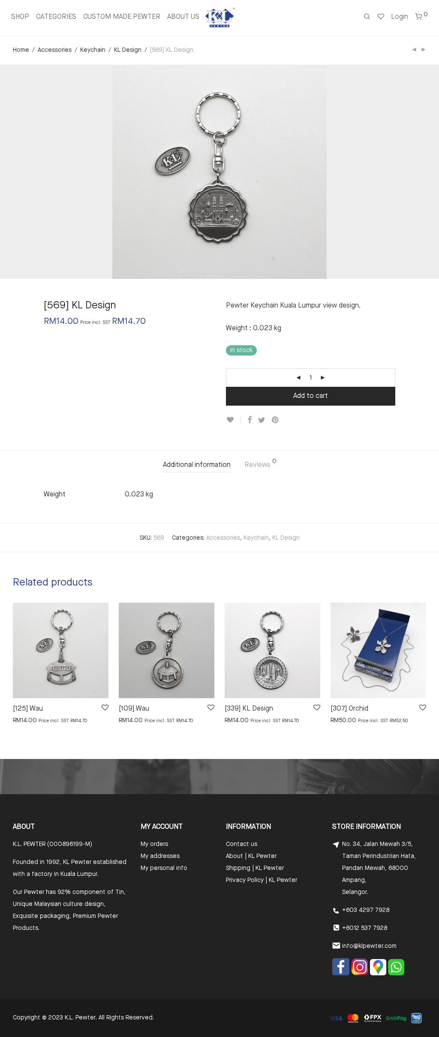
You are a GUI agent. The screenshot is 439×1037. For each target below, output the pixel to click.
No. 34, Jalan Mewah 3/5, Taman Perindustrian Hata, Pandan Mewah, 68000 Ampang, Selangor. (379, 868)
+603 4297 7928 (365, 910)
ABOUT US (183, 17)
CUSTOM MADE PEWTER (121, 17)
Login (399, 17)
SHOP (20, 17)
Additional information (197, 465)
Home (21, 50)
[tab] (197, 465)
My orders (154, 844)
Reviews (260, 463)
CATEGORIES (56, 17)
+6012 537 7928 (364, 928)
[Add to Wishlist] (233, 420)
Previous (15, 171)
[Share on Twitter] (261, 420)
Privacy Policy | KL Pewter (261, 880)
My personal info (164, 868)
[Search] (367, 17)
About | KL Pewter (251, 856)
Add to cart (310, 396)
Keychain (92, 50)
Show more (24, 720)
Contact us (241, 844)
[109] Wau (134, 708)
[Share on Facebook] (249, 420)
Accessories (55, 50)
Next (424, 171)
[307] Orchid (349, 708)
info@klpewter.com (369, 946)
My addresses (160, 856)
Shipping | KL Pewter (255, 868)
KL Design (127, 50)
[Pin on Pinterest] (276, 420)
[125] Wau (28, 708)
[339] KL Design (249, 708)
